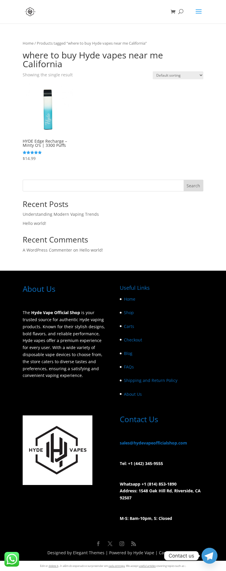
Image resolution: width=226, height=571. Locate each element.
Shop (129, 312)
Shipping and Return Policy (150, 380)
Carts (129, 326)
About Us (133, 394)
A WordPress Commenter (47, 250)
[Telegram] (209, 556)
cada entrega (117, 566)
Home (28, 43)
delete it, (54, 566)
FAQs (129, 367)
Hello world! (34, 223)
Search (193, 185)
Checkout (133, 340)
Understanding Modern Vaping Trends (61, 214)
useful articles (147, 566)
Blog (128, 353)
